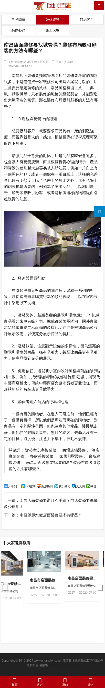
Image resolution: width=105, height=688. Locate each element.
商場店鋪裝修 (74, 450)
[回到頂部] (99, 669)
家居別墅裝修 (71, 456)
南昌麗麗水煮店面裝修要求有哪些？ (51, 515)
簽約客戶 (87, 19)
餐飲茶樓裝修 (41, 456)
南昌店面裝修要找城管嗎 (33, 75)
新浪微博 (47, 486)
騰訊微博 (64, 486)
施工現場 (52, 30)
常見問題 (18, 19)
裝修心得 (18, 30)
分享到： (14, 486)
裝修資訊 (52, 19)
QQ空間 (30, 486)
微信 (93, 486)
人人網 (80, 486)
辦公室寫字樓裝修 (40, 450)
